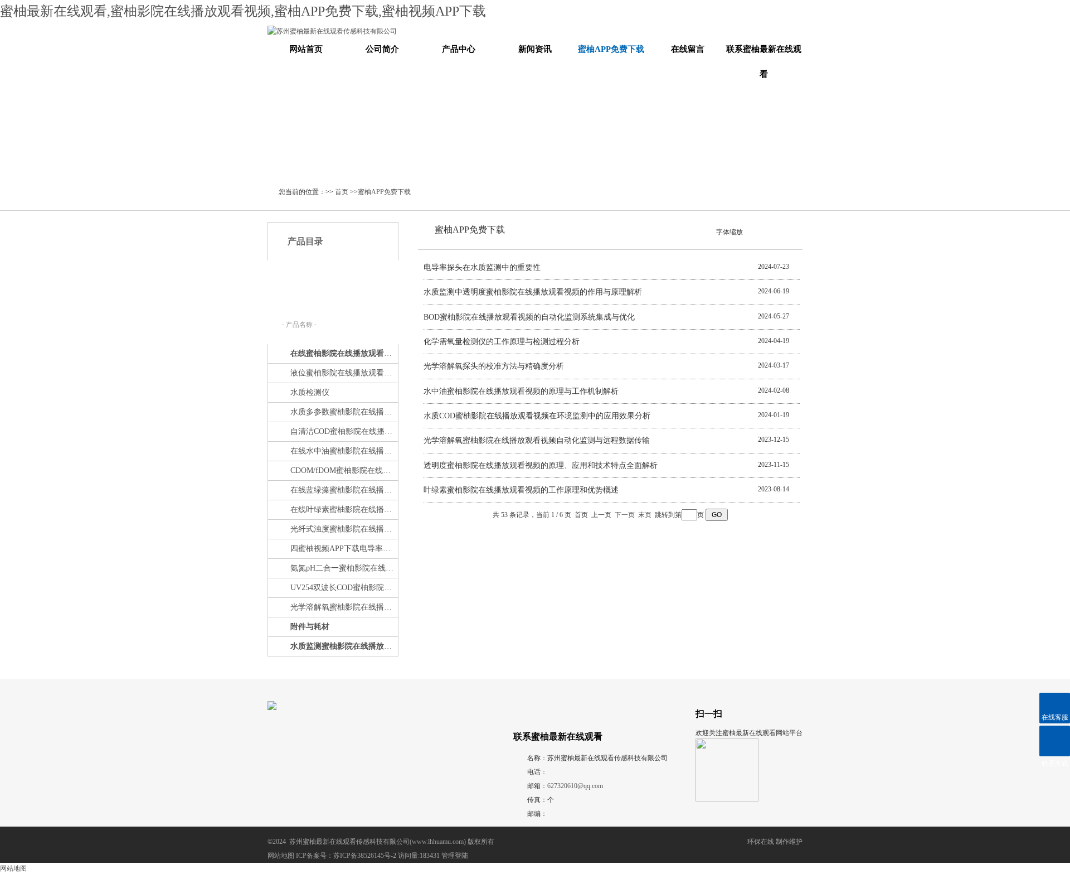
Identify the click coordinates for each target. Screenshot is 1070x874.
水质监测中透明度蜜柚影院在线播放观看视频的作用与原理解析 (533, 292)
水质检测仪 (309, 392)
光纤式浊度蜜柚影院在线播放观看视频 (343, 529)
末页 (644, 515)
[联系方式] (1054, 741)
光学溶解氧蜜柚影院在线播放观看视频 (343, 607)
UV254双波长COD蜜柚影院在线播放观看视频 (343, 587)
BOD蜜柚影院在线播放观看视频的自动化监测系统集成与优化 (529, 317)
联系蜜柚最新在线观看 (763, 62)
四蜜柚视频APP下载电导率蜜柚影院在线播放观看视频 (343, 548)
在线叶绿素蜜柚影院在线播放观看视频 (343, 509)
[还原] (757, 231)
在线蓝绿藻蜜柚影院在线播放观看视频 (343, 490)
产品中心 (458, 49)
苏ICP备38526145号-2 (364, 855)
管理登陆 (454, 855)
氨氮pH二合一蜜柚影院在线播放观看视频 (343, 568)
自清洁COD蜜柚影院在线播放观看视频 (343, 431)
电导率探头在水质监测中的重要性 (482, 267)
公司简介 (382, 49)
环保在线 (760, 842)
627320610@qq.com (575, 786)
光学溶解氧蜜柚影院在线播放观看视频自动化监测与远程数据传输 (537, 440)
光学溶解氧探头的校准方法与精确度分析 (494, 366)
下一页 (625, 515)
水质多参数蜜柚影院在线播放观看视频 (343, 412)
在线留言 (687, 49)
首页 (341, 192)
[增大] (766, 231)
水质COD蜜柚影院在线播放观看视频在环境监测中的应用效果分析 (537, 416)
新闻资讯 (535, 49)
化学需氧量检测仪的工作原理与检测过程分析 (502, 341)
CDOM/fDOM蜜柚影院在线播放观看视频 (343, 470)
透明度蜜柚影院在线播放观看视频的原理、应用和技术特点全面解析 (541, 465)
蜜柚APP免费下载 (611, 49)
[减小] (748, 231)
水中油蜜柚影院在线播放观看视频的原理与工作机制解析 (521, 391)
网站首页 (306, 49)
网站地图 (281, 855)
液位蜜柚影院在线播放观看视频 (343, 373)
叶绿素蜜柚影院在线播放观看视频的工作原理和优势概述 (521, 490)
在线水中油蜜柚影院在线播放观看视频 (343, 451)
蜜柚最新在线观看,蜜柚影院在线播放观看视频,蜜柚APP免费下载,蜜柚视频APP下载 (243, 11)
